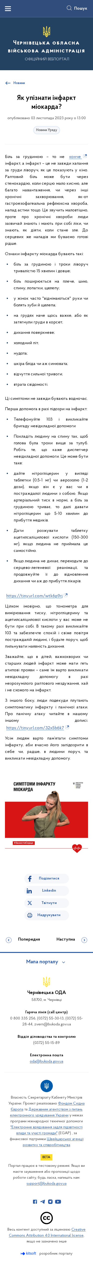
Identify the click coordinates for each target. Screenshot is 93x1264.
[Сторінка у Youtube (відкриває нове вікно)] (58, 1202)
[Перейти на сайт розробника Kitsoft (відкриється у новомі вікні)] (29, 1253)
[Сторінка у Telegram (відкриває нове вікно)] (43, 1202)
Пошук (80, 8)
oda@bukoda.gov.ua (46, 1061)
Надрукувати (49, 915)
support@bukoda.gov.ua (46, 1184)
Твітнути (49, 903)
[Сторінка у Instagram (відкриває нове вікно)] (50, 1202)
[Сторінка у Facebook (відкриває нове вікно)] (35, 1202)
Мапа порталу (42, 962)
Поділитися (49, 878)
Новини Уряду (46, 130)
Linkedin (49, 891)
